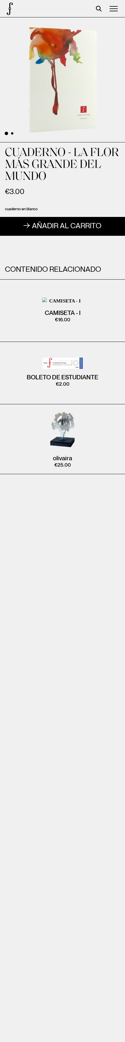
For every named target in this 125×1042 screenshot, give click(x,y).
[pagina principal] (8, 8)
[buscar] (99, 8)
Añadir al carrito (66, 226)
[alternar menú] (114, 8)
